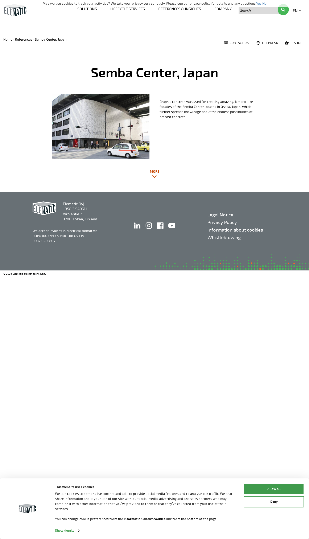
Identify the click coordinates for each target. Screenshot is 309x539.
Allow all (274, 489)
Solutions (87, 9)
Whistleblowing (224, 237)
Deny (274, 502)
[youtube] (171, 230)
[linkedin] (137, 230)
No (264, 3)
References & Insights (179, 9)
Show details (64, 531)
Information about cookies (235, 230)
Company (223, 9)
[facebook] (160, 230)
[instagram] (149, 230)
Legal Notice (220, 215)
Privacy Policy (222, 222)
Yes (258, 3)
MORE (173, 174)
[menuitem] (87, 8)
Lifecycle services (127, 9)
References (23, 39)
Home (7, 39)
